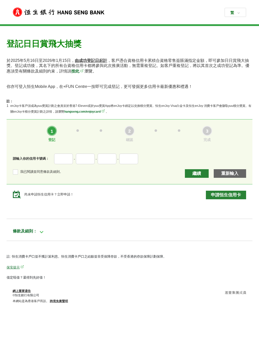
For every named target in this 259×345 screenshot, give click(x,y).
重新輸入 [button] (230, 173)
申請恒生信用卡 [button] (226, 194)
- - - (96, 159)
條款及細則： (25, 231)
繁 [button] (232, 12)
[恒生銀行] (129, 12)
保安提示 (13, 267)
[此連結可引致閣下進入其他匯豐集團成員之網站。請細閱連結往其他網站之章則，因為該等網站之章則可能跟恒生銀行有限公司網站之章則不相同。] (235, 293)
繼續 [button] (196, 173)
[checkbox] (38, 172)
